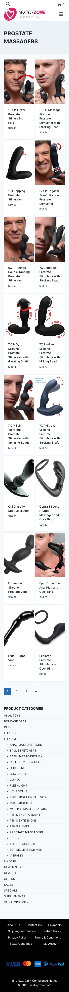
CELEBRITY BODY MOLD (26, 762)
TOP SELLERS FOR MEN (26, 849)
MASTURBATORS (21, 803)
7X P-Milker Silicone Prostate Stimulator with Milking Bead (49, 353)
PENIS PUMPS (19, 826)
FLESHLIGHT (18, 785)
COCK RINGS (18, 768)
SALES (8, 884)
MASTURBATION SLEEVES (28, 797)
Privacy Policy (17, 937)
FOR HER (10, 733)
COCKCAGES (18, 774)
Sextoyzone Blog (21, 943)
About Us (13, 925)
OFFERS (9, 879)
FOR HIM (10, 739)
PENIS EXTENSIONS (23, 820)
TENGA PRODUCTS (23, 844)
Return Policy (52, 931)
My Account (51, 943)
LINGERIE (10, 861)
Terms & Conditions (48, 937)
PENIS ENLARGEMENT (25, 814)
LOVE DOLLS (18, 791)
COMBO (15, 779)
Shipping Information (22, 931)
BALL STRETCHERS (23, 750)
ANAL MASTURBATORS (26, 744)
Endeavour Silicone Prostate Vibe (17, 587)
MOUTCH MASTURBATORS (28, 809)
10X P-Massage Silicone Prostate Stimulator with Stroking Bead (50, 118)
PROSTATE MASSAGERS (26, 832)
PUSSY (14, 838)
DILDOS (9, 727)
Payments (55, 925)
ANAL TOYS (12, 715)
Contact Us (34, 925)
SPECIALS (11, 890)
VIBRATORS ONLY (16, 902)
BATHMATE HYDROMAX (26, 756)
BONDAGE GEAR (15, 721)
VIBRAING (16, 855)
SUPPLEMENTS (14, 896)
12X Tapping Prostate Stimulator (16, 195)
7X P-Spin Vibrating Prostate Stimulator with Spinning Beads (18, 434)
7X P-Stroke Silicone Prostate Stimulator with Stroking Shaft (49, 434)
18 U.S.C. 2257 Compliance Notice (34, 980)
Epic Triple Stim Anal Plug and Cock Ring (50, 587)
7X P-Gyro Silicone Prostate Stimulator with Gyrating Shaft (18, 353)
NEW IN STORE (14, 867)
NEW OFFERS (13, 873)
